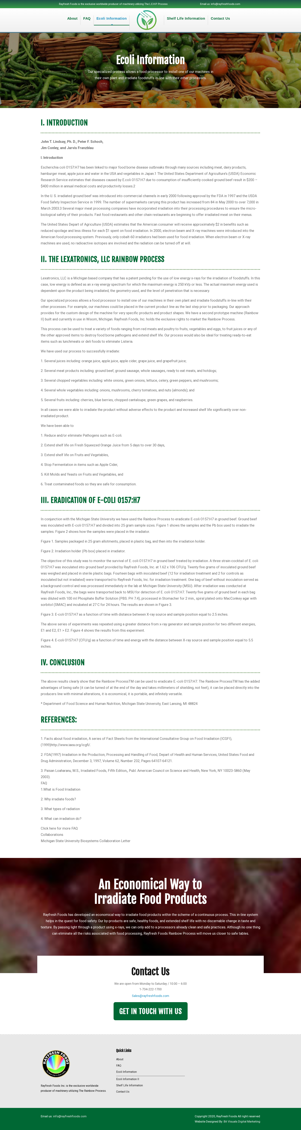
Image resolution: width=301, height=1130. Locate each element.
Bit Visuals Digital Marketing (242, 1121)
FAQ (87, 18)
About (72, 18)
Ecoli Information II (127, 1079)
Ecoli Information (112, 18)
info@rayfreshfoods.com (225, 4)
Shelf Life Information (186, 18)
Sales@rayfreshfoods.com (150, 996)
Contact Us (220, 18)
